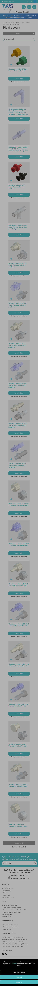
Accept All (19, 982)
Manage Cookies (19, 972)
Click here (14, 964)
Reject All (19, 977)
